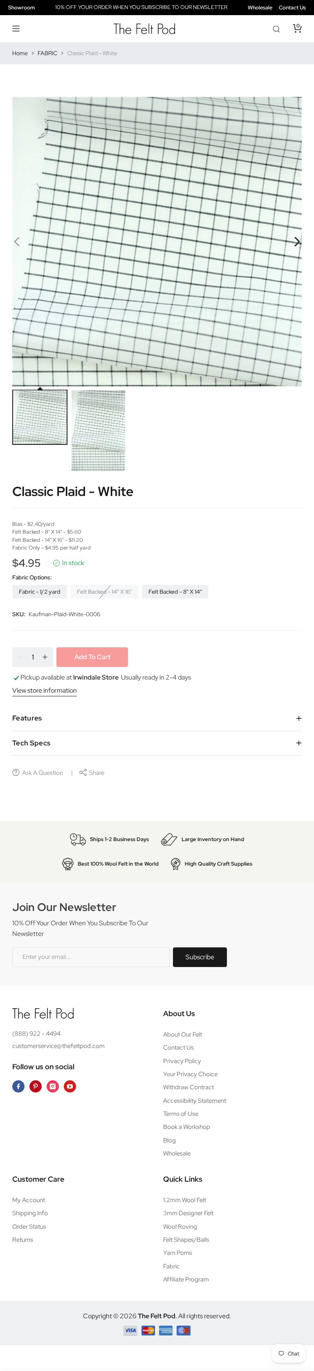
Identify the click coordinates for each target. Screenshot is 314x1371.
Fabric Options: (32, 577)
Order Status (29, 1227)
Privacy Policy (182, 1061)
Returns (22, 1240)
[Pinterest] (35, 1086)
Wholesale (260, 7)
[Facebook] (18, 1086)
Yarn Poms (177, 1253)
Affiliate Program (186, 1279)
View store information (44, 690)
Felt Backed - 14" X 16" (104, 591)
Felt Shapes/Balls (186, 1240)
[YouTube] (70, 1086)
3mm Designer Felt (188, 1213)
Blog (169, 1140)
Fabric (171, 1266)
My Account (28, 1200)
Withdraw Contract (188, 1087)
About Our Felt (182, 1034)
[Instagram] (53, 1086)
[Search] (276, 28)
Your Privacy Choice (190, 1074)
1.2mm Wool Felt (184, 1200)
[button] (16, 29)
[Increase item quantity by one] (45, 657)
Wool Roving (180, 1227)
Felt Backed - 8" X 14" (175, 591)
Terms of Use (180, 1114)
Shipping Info (30, 1213)
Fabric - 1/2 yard (40, 591)
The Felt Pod (156, 1316)
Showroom (21, 7)
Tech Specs (31, 742)
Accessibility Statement (194, 1101)
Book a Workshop (186, 1127)
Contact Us (292, 7)
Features (27, 718)
